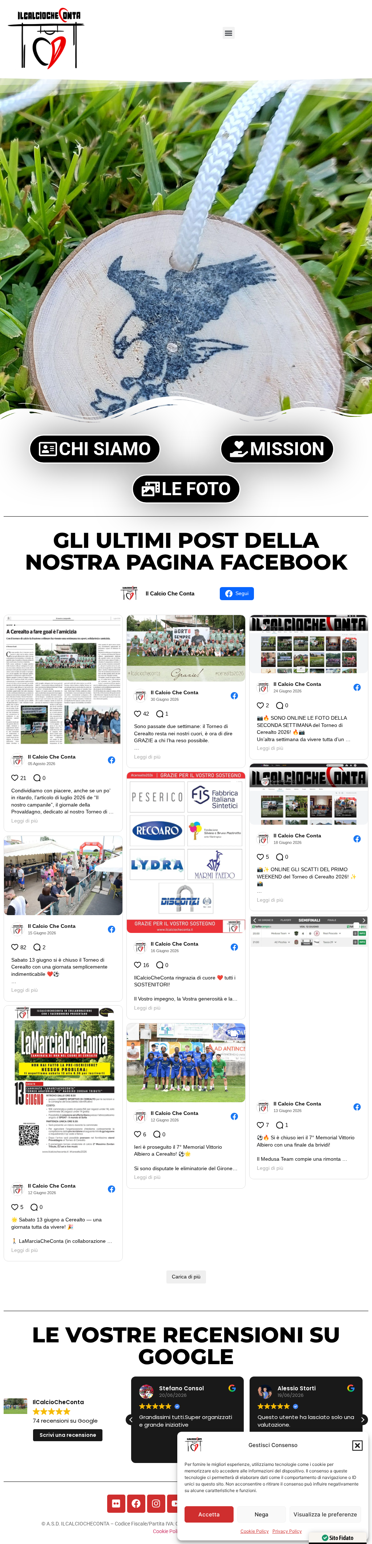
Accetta (209, 1514)
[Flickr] (116, 1504)
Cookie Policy (254, 1531)
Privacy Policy (287, 1531)
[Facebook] (136, 1504)
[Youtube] (176, 1504)
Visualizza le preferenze (325, 1514)
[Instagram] (156, 1504)
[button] (357, 1445)
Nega (261, 1514)
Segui (241, 593)
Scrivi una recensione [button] (68, 1435)
